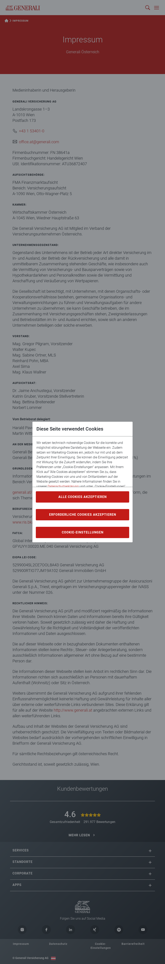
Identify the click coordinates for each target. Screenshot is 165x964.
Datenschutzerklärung (63, 486)
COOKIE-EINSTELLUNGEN (82, 532)
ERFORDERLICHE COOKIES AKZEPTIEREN (82, 515)
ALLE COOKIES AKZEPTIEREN (82, 497)
